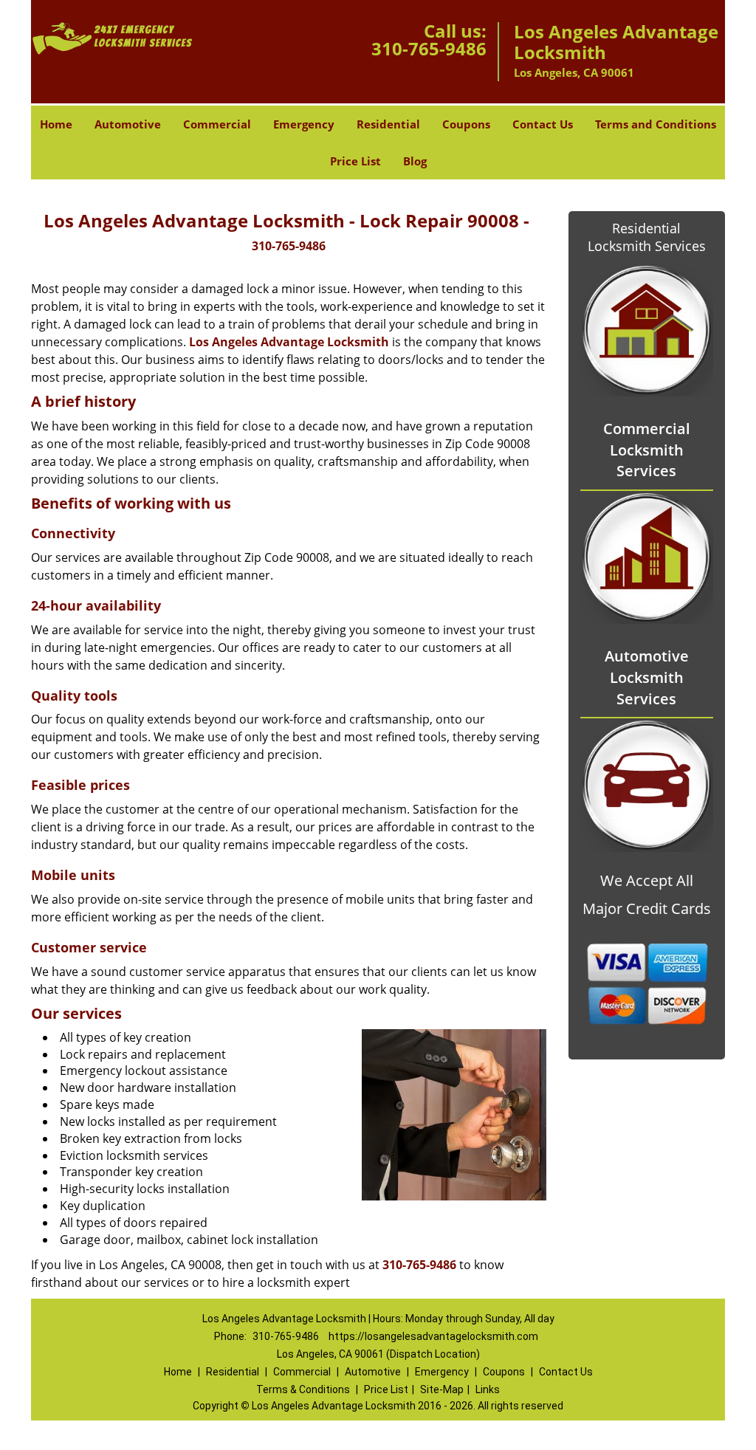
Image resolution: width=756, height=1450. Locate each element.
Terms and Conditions (655, 124)
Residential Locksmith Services (647, 237)
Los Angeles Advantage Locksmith (289, 342)
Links (487, 1389)
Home (56, 124)
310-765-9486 (429, 48)
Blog (415, 161)
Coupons (466, 124)
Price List (355, 161)
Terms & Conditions (303, 1389)
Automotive (127, 124)
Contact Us (542, 124)
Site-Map (442, 1389)
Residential (388, 124)
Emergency (303, 124)
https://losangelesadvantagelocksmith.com (433, 1336)
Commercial (217, 124)
